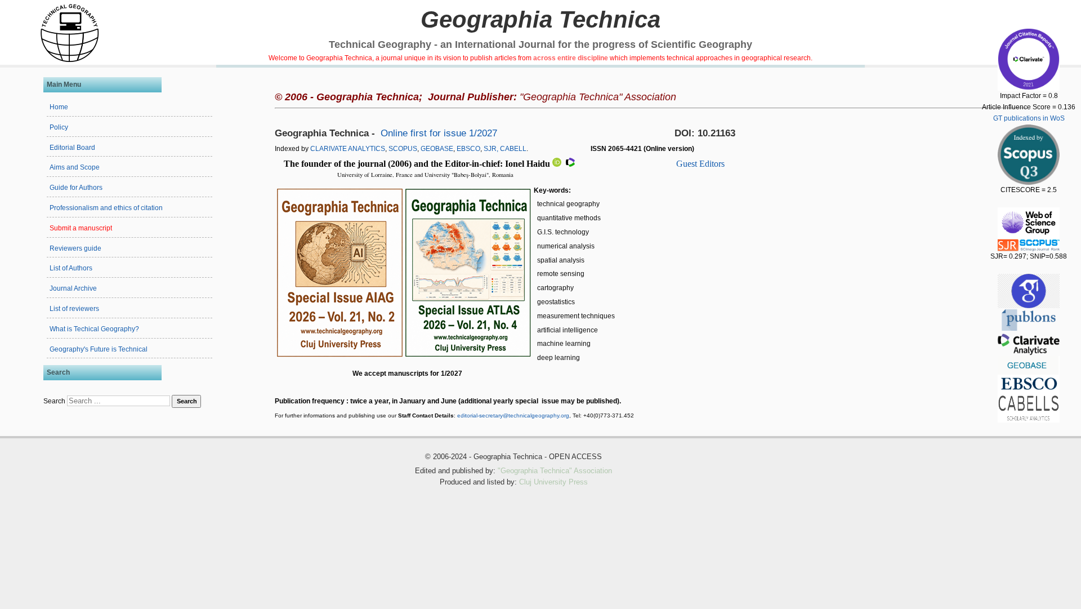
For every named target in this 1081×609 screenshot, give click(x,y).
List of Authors (71, 268)
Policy (59, 127)
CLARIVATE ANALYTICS (347, 149)
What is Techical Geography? (94, 329)
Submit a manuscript (81, 228)
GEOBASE (437, 149)
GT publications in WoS (1029, 118)
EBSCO (468, 149)
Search (54, 401)
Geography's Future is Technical (99, 349)
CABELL (513, 149)
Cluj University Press (553, 482)
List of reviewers (74, 309)
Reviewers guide (75, 248)
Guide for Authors (76, 188)
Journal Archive (73, 288)
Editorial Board (72, 148)
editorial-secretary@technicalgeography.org (513, 415)
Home (59, 107)
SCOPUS (402, 149)
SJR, (491, 149)
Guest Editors (700, 163)
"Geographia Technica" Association (555, 471)
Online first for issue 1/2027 (440, 133)
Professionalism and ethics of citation (106, 208)
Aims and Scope (75, 167)
